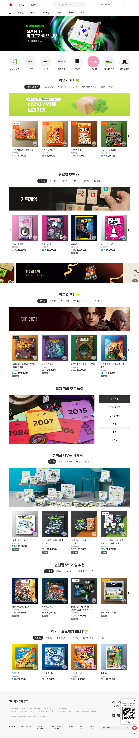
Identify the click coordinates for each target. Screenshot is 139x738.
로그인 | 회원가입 (104, 5)
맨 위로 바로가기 (134, 733)
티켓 (82, 13)
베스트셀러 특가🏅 (89, 86)
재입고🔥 (74, 86)
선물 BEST (61, 637)
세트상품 (46, 13)
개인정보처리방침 (25, 727)
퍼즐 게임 (49, 637)
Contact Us (92, 728)
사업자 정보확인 (40, 728)
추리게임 (75, 180)
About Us (81, 728)
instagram (118, 715)
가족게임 (42, 180)
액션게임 (87, 300)
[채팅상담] (134, 727)
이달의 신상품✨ (32, 86)
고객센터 (114, 5)
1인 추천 (49, 571)
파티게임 (53, 180)
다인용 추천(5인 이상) (85, 571)
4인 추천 (70, 571)
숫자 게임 (101, 637)
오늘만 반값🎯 (48, 86)
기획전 (59, 13)
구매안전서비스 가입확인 (56, 728)
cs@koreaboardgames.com (85, 711)
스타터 (52, 461)
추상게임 (85, 180)
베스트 (33, 13)
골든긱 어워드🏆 (107, 86)
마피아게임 (65, 300)
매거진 (21, 4)
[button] (3, 33)
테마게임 (42, 300)
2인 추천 (59, 571)
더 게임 (69, 461)
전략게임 (64, 180)
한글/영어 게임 (87, 637)
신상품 (20, 13)
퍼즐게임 (53, 300)
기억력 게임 (73, 637)
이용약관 (12, 727)
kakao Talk (113, 715)
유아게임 (76, 300)
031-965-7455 (60, 711)
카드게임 (96, 180)
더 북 (78, 461)
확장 (60, 461)
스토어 (33, 4)
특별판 (97, 300)
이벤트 (71, 13)
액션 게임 (38, 637)
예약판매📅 (62, 86)
